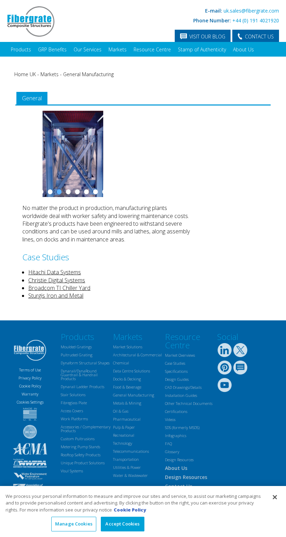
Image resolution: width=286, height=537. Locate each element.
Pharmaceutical (127, 419)
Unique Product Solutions (83, 462)
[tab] (31, 98)
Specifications (176, 371)
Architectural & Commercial (137, 354)
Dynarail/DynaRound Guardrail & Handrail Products (79, 374)
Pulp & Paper (124, 427)
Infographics (175, 435)
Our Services (87, 49)
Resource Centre (152, 49)
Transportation (126, 459)
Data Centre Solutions (131, 370)
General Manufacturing (88, 74)
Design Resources (179, 459)
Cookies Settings (30, 402)
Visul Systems (72, 470)
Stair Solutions (73, 394)
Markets (117, 49)
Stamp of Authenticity (202, 49)
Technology (122, 443)
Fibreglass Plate (74, 402)
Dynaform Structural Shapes (85, 362)
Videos (170, 419)
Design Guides (177, 379)
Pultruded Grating (76, 354)
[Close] (275, 497)
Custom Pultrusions (78, 438)
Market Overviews (180, 355)
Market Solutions (127, 346)
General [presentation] (32, 98)
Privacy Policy (30, 377)
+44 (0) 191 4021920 (255, 20)
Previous (24, 161)
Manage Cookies (73, 524)
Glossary (172, 451)
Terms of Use (30, 369)
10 (113, 191)
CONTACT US (259, 36)
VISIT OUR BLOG (207, 36)
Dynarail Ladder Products (82, 386)
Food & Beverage (127, 387)
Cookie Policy (30, 386)
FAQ (168, 443)
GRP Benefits (52, 49)
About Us (243, 49)
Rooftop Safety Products (80, 454)
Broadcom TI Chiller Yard (59, 288)
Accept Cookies (122, 524)
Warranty (30, 394)
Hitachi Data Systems (54, 272)
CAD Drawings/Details (183, 387)
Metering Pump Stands (80, 446)
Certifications (176, 411)
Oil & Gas (120, 411)
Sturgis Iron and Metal (55, 295)
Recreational (123, 435)
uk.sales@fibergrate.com (251, 10)
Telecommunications (131, 451)
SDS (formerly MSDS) (182, 427)
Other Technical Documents (188, 403)
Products (21, 49)
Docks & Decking (127, 379)
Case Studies (175, 363)
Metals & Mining (127, 403)
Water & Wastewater (130, 475)
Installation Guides (181, 395)
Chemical (121, 362)
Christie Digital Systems (56, 280)
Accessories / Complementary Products (86, 428)
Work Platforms (74, 418)
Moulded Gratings (76, 346)
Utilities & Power (127, 467)
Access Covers (72, 410)
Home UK (25, 74)
